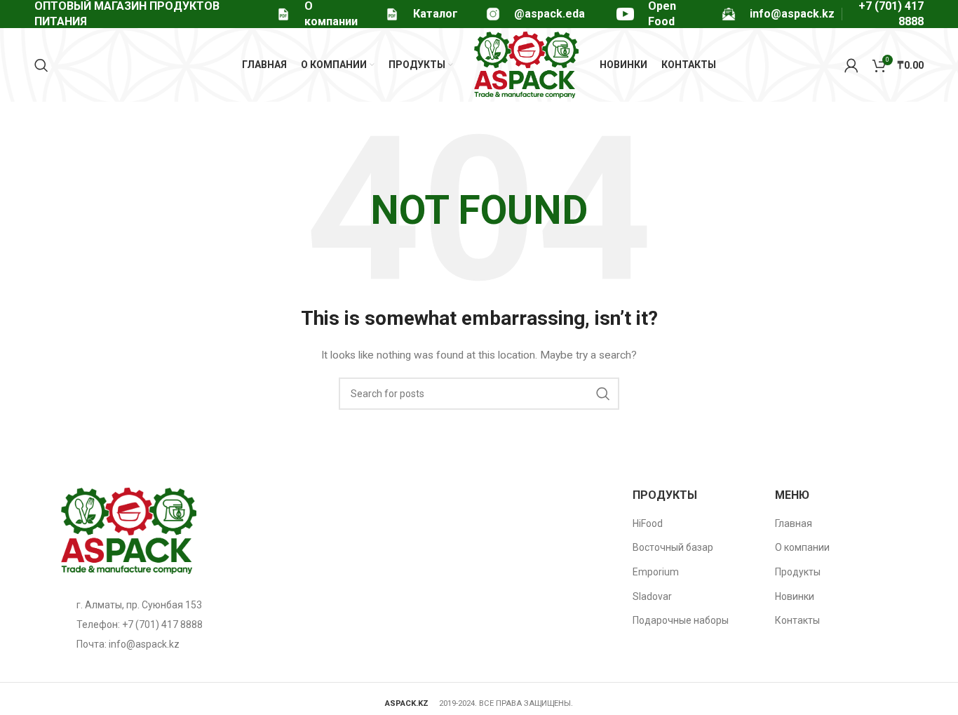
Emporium (656, 571)
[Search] (41, 65)
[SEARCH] (603, 393)
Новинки (794, 596)
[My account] (851, 65)
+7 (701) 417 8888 (162, 624)
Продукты (798, 571)
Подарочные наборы (681, 620)
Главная (793, 523)
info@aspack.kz (144, 644)
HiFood (648, 523)
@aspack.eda (549, 13)
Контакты (797, 620)
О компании (802, 547)
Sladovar (652, 596)
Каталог (435, 13)
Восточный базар (673, 547)
